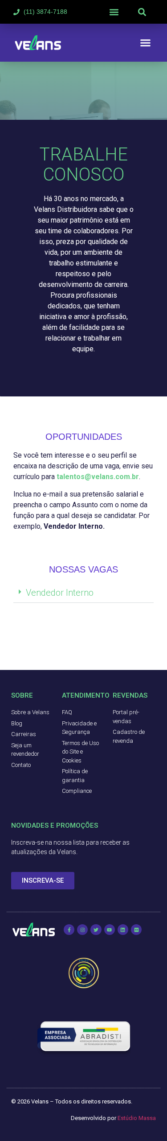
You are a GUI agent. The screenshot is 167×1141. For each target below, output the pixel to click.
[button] (114, 11)
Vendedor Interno (60, 592)
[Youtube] (109, 929)
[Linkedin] (123, 929)
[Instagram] (82, 929)
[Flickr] (136, 929)
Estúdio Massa (137, 1118)
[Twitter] (95, 929)
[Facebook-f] (69, 929)
